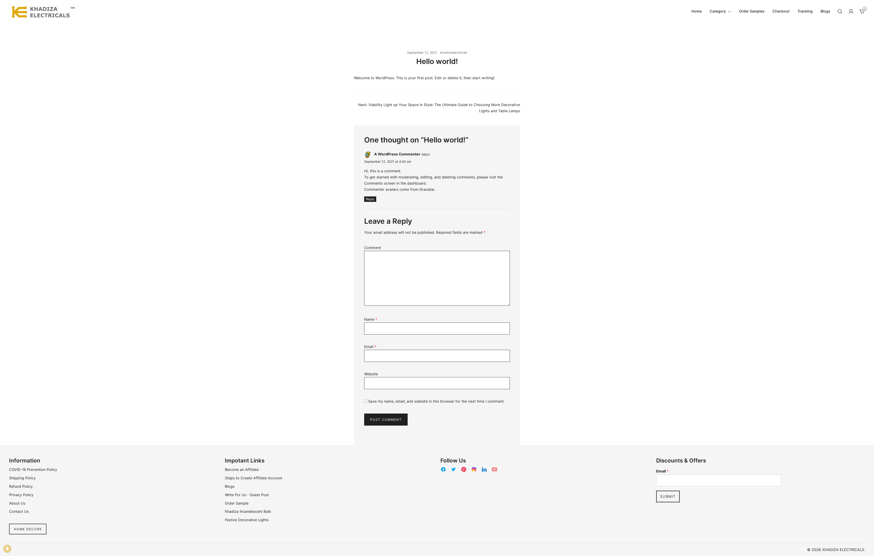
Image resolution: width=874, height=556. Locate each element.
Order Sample (237, 503)
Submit (668, 496)
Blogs (825, 11)
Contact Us (19, 511)
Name (370, 319)
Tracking (805, 11)
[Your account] (851, 11)
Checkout (781, 11)
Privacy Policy (21, 495)
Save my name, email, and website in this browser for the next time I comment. (436, 401)
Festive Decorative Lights (247, 520)
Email (370, 346)
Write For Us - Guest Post (247, 495)
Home (696, 11)
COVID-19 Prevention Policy (33, 469)
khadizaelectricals (453, 52)
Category (718, 11)
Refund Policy (21, 486)
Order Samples (752, 11)
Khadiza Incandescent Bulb (248, 511)
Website (371, 374)
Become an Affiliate (242, 469)
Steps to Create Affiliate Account (253, 478)
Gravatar (426, 189)
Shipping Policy (22, 478)
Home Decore (28, 529)
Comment (372, 247)
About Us (17, 503)
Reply (370, 199)
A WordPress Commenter (397, 154)
